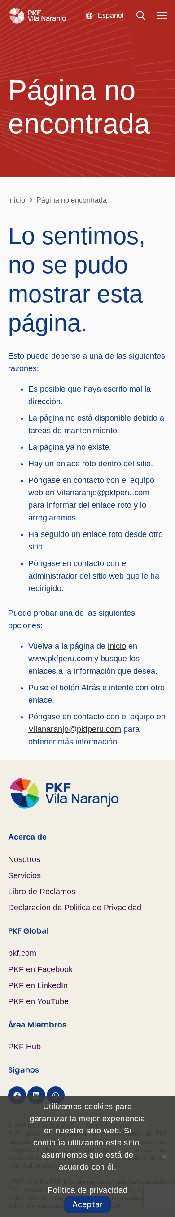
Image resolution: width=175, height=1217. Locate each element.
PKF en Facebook (40, 969)
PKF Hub (24, 1046)
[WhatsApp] (56, 1095)
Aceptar (87, 1204)
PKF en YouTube (38, 1001)
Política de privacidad (88, 1190)
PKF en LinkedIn (38, 985)
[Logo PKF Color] (87, 793)
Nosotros (24, 859)
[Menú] (162, 15)
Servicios (24, 875)
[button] (104, 15)
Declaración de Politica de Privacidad (74, 907)
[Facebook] (17, 1095)
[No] (163, 1156)
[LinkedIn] (36, 1095)
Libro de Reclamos (41, 891)
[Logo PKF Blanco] (37, 16)
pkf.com (22, 953)
